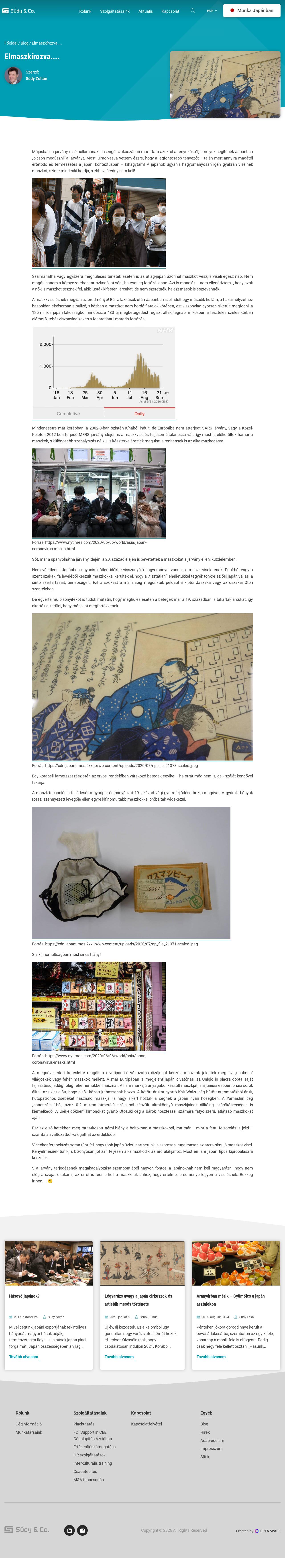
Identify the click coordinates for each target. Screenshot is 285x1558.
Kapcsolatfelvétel (146, 1424)
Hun (210, 10)
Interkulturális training (92, 1463)
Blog (24, 43)
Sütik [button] (204, 1456)
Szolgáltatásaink (90, 1413)
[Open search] (193, 10)
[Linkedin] (69, 1530)
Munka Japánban (255, 10)
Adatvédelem (212, 1440)
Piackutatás (83, 1424)
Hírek (205, 1432)
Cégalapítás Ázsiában (92, 1438)
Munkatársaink (29, 1432)
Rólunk (22, 1413)
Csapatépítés (85, 1471)
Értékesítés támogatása (94, 1446)
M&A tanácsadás (88, 1479)
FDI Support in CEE (89, 1432)
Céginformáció (29, 1424)
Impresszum (211, 1448)
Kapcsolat (141, 1413)
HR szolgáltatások (89, 1455)
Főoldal (10, 43)
